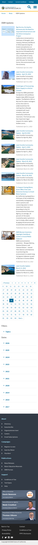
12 (14, 286)
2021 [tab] (7, 378)
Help (6, 486)
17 (3, 290)
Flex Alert (7, 453)
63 (27, 308)
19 (11, 290)
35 (11, 297)
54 (23, 304)
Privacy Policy (6, 530)
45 (19, 300)
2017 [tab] (7, 407)
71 (27, 311)
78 (23, 315)
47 (27, 300)
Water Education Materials (13, 466)
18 (7, 290)
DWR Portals (8, 470)
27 (11, 293)
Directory (7, 424)
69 (19, 311)
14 (22, 286)
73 (3, 315)
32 (31, 293)
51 (11, 304)
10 (6, 286)
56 (31, 304)
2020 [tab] (7, 385)
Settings (31, 2)
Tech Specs (8, 483)
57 (3, 308)
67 (11, 311)
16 (30, 286)
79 (27, 315)
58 (7, 308)
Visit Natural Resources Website (10, 508)
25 (3, 293)
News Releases (9, 463)
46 (23, 300)
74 (7, 315)
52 (15, 304)
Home (3, 13)
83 (11, 318)
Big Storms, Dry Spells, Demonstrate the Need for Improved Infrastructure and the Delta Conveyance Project (25, 31)
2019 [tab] (7, 393)
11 (10, 286)
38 (23, 297)
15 (26, 286)
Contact (10, 2)
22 (23, 290)
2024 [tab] (7, 357)
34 (7, 297)
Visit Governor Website (8, 497)
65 (3, 311)
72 (31, 311)
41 (3, 300)
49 (3, 304)
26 (7, 293)
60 (15, 308)
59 (11, 308)
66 (7, 311)
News (10, 13)
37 (19, 297)
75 (11, 315)
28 (15, 293)
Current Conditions (20, 2)
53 (19, 304)
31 (27, 293)
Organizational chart (11, 430)
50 (7, 304)
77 (19, 315)
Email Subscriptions (11, 437)
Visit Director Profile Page (8, 518)
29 (19, 293)
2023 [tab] (7, 364)
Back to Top (5, 526)
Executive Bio (8, 427)
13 (18, 286)
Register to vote (9, 447)
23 (27, 290)
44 (15, 300)
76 (15, 315)
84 (15, 318)
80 (31, 315)
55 (27, 304)
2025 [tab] (7, 350)
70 (23, 311)
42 (7, 300)
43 (11, 300)
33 (3, 297)
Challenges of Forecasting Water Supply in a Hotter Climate (25, 88)
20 (15, 290)
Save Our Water (9, 450)
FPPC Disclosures (25, 533)
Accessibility (6, 533)
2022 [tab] (7, 371)
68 (15, 311)
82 (7, 318)
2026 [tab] (7, 343)
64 (31, 308)
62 (23, 308)
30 (23, 293)
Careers (6, 434)
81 (3, 318)
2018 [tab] (7, 400)
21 (19, 290)
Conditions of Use (10, 479)
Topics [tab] (8, 332)
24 (31, 290)
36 (15, 297)
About (4, 2)
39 (27, 297)
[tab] (19, 331)
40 (31, 297)
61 (19, 308)
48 (31, 300)
